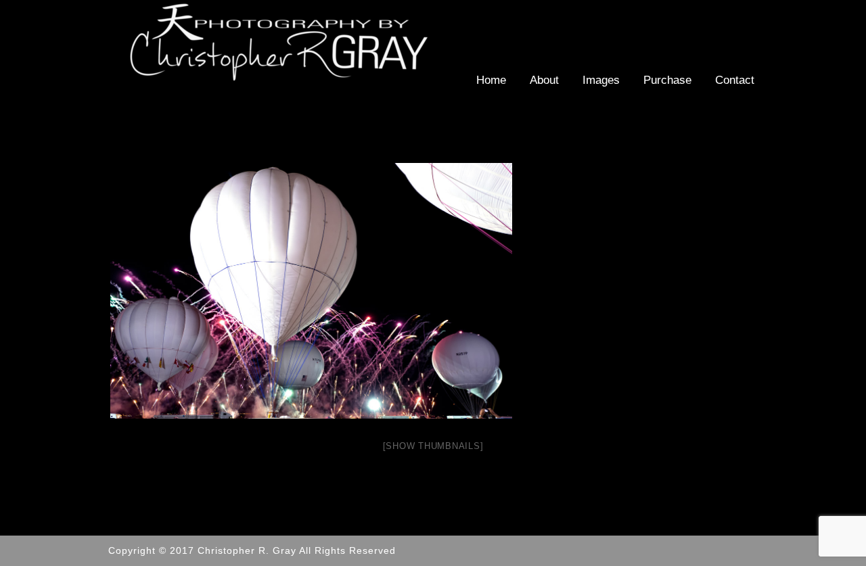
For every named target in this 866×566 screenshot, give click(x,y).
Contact (734, 80)
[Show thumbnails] (433, 446)
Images (601, 80)
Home (491, 80)
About (544, 80)
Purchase (667, 80)
